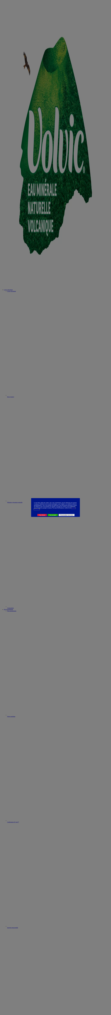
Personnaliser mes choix (66, 515)
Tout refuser (42, 515)
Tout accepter (52, 515)
